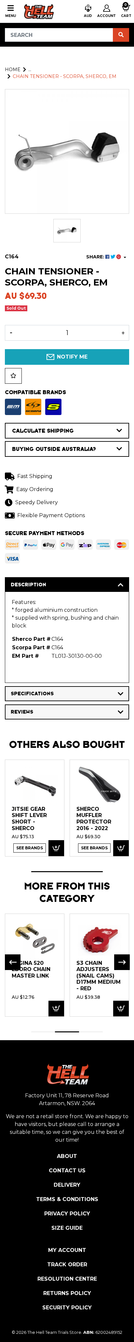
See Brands (29, 847)
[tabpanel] (34, 807)
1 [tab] (67, 871)
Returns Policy (67, 1293)
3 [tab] (91, 1031)
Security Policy (67, 1307)
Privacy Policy (67, 1214)
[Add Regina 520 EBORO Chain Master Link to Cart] (56, 1009)
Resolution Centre (67, 1279)
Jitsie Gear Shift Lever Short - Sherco (29, 818)
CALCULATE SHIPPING (43, 430)
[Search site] (121, 35)
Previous (12, 962)
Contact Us (67, 1170)
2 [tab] (67, 1031)
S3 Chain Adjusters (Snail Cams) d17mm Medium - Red (98, 976)
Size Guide (67, 1228)
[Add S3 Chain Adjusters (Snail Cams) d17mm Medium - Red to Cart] (121, 1009)
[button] (88, 11)
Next (122, 962)
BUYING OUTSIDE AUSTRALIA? (54, 449)
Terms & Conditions (67, 1199)
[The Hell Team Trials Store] (38, 11)
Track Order (67, 1264)
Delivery (67, 1185)
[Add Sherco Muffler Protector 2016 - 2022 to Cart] (121, 848)
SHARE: (95, 257)
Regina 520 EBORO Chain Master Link (31, 969)
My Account (67, 1250)
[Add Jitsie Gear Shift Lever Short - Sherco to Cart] (56, 848)
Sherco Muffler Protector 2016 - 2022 (93, 818)
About (67, 1156)
